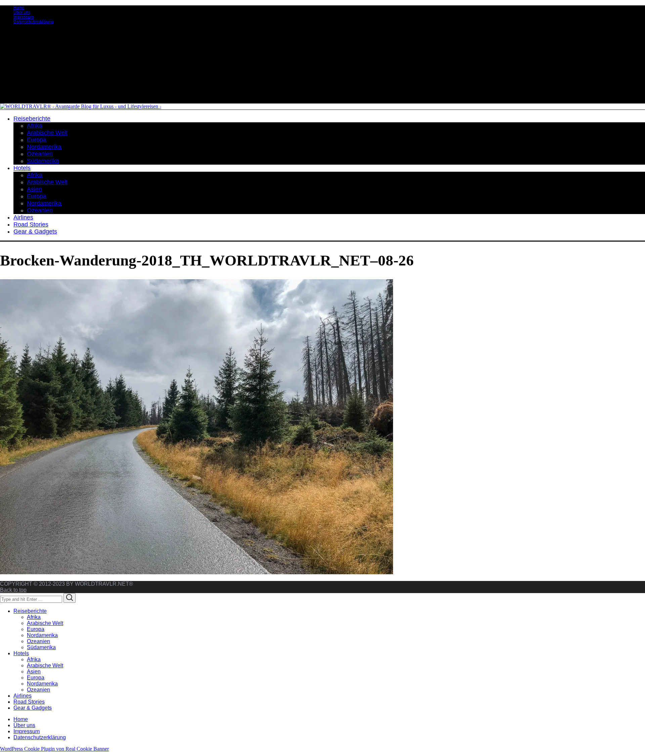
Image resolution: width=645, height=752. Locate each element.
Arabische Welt (45, 623)
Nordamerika (42, 635)
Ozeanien (38, 641)
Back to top (13, 590)
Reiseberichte (30, 611)
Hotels (21, 653)
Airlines (22, 696)
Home (19, 7)
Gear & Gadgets (32, 708)
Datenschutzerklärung (33, 21)
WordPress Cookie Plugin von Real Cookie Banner (54, 749)
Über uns (21, 12)
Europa (35, 629)
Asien (34, 671)
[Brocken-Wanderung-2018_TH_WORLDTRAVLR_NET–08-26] (196, 572)
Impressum (23, 17)
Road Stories (29, 702)
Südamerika (41, 647)
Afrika (34, 617)
